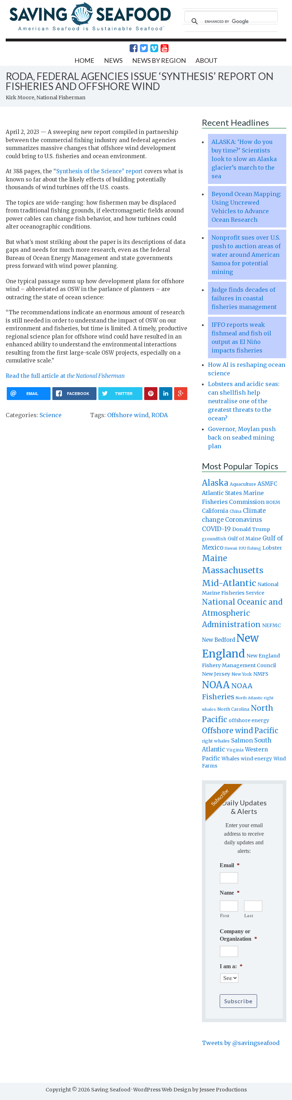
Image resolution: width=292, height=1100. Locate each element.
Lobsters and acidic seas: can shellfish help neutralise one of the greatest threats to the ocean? (244, 401)
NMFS (260, 674)
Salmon (242, 740)
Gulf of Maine (244, 538)
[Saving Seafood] (90, 29)
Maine (214, 558)
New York (241, 674)
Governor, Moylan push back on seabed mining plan (242, 437)
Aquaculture (243, 484)
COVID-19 (216, 529)
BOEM (273, 502)
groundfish (214, 538)
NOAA (216, 685)
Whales (230, 758)
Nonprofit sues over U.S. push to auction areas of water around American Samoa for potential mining (246, 254)
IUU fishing (250, 548)
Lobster (272, 548)
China (235, 511)
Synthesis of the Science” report (100, 171)
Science (51, 415)
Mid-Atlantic (229, 583)
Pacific (266, 730)
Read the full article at (65, 375)
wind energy (256, 759)
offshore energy (249, 720)
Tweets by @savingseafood (241, 1042)
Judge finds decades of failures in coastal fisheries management (244, 298)
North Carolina (233, 709)
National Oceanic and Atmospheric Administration (242, 613)
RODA (159, 415)
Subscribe (238, 1001)
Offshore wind (127, 415)
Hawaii (231, 548)
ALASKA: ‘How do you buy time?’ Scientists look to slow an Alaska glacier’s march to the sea (244, 159)
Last (249, 915)
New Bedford (218, 639)
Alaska (215, 483)
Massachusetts (233, 570)
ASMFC (267, 483)
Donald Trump (251, 529)
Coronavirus (243, 520)
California (215, 511)
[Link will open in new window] (129, 48)
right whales (216, 741)
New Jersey (216, 674)
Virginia (235, 750)
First (225, 915)
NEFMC (271, 625)
